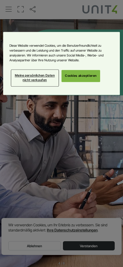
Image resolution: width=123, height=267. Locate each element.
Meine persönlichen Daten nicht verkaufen (35, 77)
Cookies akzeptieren (81, 76)
